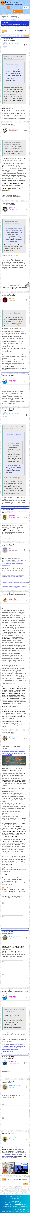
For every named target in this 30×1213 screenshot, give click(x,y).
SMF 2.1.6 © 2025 (15, 1198)
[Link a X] (24, 1209)
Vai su (4, 1179)
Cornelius (13, 599)
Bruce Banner (15, 43)
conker (12, 208)
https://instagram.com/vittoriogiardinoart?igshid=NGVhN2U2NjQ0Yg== (12, 577)
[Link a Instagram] (28, 1209)
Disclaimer (22, 1206)
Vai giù (4, 31)
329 (25, 30)
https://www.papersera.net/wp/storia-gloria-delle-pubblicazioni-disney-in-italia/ (14, 587)
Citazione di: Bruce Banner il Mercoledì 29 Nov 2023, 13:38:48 (13, 445)
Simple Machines (15, 1201)
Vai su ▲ (22, 1196)
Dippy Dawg (14, 129)
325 (15, 30)
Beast (12, 298)
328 (23, 30)
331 (3, 32)
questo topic (17, 1148)
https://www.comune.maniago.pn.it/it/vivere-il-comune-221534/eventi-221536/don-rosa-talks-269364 (14, 753)
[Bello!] (25, 45)
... (14, 30)
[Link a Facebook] (21, 1209)
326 (18, 30)
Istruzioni (15, 1206)
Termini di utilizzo (15, 1196)
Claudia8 (13, 1138)
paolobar (13, 380)
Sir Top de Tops (15, 737)
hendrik (12, 516)
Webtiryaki (8, 1196)
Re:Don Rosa (5, 38)
